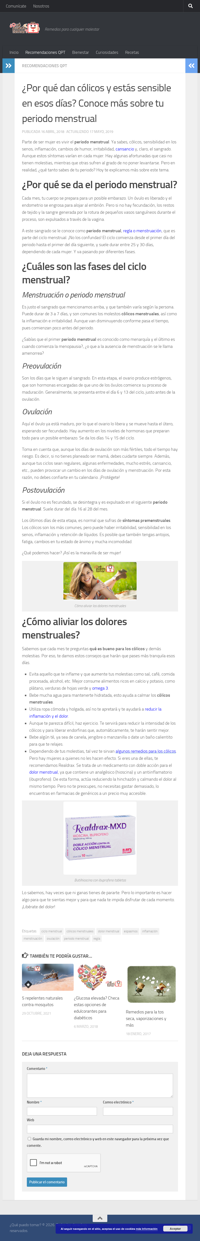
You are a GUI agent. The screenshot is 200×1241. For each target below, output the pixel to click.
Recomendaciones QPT (45, 52)
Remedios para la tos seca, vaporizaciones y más (146, 1018)
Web (30, 1120)
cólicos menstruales (80, 931)
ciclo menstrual (51, 931)
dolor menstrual (108, 931)
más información (147, 1229)
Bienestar (80, 52)
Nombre (34, 1102)
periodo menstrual (76, 938)
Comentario (37, 1068)
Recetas (132, 52)
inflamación (150, 931)
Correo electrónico (118, 1102)
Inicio (14, 52)
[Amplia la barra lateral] (8, 65)
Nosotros (41, 6)
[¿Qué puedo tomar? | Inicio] (25, 27)
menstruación (33, 938)
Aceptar (175, 1228)
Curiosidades (107, 52)
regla (96, 938)
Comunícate (16, 6)
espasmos (131, 931)
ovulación (53, 938)
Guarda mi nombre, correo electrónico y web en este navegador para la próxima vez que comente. (98, 1142)
